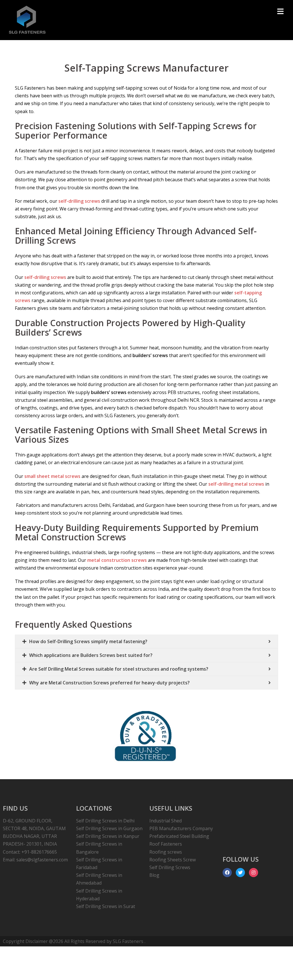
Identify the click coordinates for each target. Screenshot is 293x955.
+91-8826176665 (39, 852)
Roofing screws (165, 852)
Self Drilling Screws (169, 867)
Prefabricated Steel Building (179, 836)
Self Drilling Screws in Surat (105, 906)
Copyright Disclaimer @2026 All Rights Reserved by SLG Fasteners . (74, 941)
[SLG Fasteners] (27, 19)
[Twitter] (240, 872)
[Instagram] (253, 872)
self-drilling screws (79, 201)
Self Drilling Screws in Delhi (105, 821)
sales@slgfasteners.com (42, 859)
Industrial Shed (165, 821)
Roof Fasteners (165, 844)
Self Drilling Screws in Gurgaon (109, 828)
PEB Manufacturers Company (181, 828)
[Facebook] (227, 872)
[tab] (146, 641)
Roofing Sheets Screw (172, 859)
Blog (154, 875)
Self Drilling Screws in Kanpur (107, 836)
